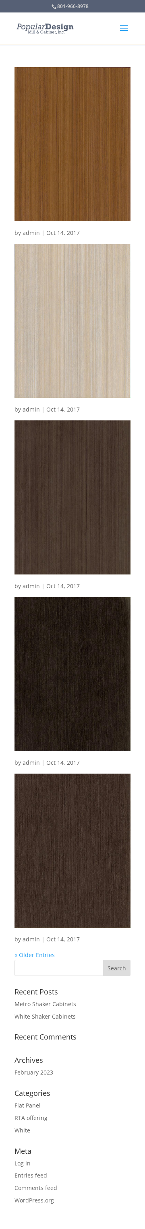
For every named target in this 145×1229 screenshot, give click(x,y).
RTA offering (31, 1118)
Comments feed (35, 1188)
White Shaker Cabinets (45, 1016)
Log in (22, 1163)
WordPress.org (34, 1200)
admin (31, 233)
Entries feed (30, 1175)
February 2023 (33, 1072)
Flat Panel (27, 1105)
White (22, 1130)
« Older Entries (34, 955)
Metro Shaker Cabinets (45, 1004)
